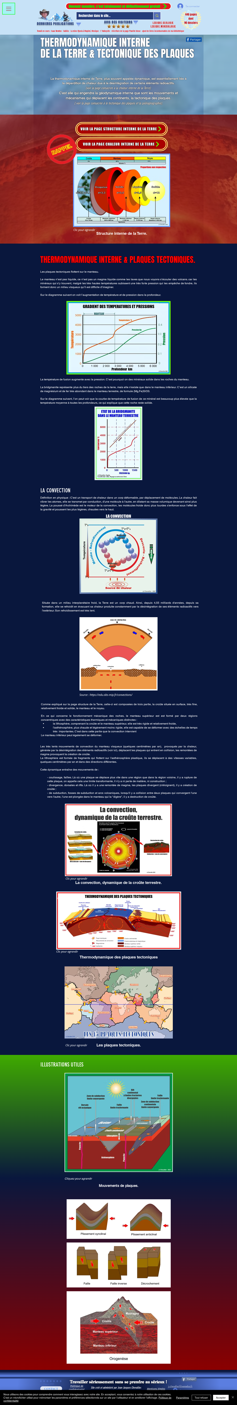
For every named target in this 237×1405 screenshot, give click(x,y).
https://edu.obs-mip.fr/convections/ (111, 695)
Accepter (221, 1397)
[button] (118, 6)
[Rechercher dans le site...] (156, 16)
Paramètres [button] (182, 1397)
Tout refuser (201, 1397)
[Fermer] (233, 1397)
